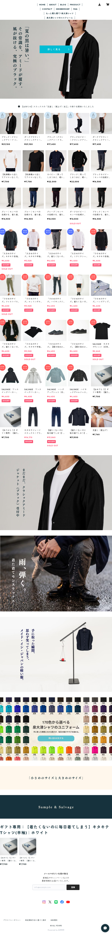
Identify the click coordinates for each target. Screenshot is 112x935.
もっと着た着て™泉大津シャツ (60, 13)
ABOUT (53, 4)
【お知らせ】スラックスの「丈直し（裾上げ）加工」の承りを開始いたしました (57, 106)
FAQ (75, 9)
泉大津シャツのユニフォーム (60, 18)
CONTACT (47, 9)
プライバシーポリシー (12, 920)
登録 (73, 887)
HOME (42, 4)
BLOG (63, 4)
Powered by (53, 930)
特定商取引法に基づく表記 (35, 920)
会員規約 (54, 920)
